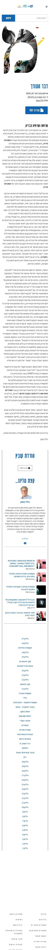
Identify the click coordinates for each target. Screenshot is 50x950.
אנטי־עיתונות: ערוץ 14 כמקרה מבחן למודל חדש (20, 614)
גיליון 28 (25, 643)
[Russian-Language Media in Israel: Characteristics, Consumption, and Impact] (41, 564)
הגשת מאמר (40, 936)
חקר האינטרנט (25, 661)
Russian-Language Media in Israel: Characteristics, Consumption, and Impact (21, 563)
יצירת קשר (18, 925)
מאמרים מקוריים (38, 925)
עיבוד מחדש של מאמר (25, 752)
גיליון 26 (25, 652)
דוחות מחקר (25, 711)
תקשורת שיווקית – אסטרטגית (25, 702)
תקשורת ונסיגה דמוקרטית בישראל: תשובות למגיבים (20, 588)
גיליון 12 (25, 798)
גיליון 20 (25, 761)
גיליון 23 (25, 675)
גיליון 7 (25, 820)
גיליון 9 (25, 811)
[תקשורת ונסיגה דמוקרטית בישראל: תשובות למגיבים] (41, 590)
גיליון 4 (25, 834)
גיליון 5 (25, 830)
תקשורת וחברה (25, 693)
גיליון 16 (25, 779)
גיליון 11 (25, 802)
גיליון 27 (25, 638)
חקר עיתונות (25, 684)
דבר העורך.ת (40, 96)
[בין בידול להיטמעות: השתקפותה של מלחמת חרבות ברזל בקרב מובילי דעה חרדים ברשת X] (41, 603)
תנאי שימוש (17, 939)
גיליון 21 (25, 688)
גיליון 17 (25, 775)
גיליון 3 (25, 839)
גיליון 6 (25, 825)
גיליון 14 (25, 789)
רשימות (25, 748)
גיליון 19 (31, 96)
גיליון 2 (25, 843)
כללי (25, 697)
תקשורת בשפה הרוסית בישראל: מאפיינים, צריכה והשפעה (22, 575)
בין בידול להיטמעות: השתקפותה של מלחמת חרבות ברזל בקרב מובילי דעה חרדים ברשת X (20, 602)
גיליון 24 (25, 670)
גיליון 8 (25, 816)
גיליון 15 (25, 784)
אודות (43, 914)
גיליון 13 (25, 793)
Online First (25, 716)
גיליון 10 (25, 807)
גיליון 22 (25, 679)
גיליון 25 (25, 656)
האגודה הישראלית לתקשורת (14, 932)
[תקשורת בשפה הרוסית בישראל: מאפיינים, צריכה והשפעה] (41, 577)
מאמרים (25, 538)
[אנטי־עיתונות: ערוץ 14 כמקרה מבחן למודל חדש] (41, 616)
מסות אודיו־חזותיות (25, 666)
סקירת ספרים (25, 729)
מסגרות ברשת (25, 738)
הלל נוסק (40, 100)
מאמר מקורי (25, 720)
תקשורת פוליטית (25, 647)
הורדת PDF (35, 110)
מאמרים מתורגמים (25, 734)
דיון (25, 757)
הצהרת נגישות (16, 944)
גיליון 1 (25, 848)
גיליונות (42, 920)
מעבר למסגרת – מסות (25, 707)
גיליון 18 (25, 770)
